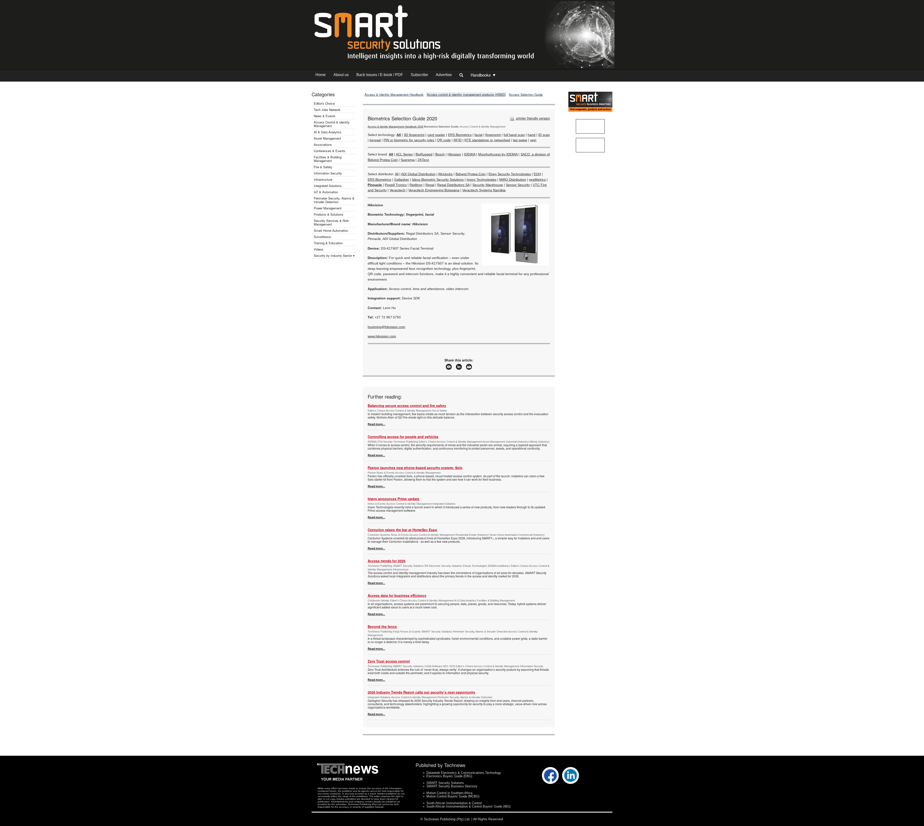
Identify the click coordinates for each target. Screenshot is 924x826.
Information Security (328, 173)
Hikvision (454, 154)
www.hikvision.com (382, 336)
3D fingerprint (414, 135)
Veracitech (397, 190)
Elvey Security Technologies (509, 174)
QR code (444, 140)
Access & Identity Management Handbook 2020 (395, 126)
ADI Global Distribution (418, 174)
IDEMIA (469, 154)
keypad (375, 140)
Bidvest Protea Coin (471, 174)
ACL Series (404, 154)
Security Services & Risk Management (331, 222)
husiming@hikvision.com (386, 327)
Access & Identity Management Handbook (394, 94)
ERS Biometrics (460, 135)
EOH (537, 174)
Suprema (408, 160)
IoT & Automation (326, 192)
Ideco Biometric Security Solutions (438, 179)
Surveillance (322, 236)
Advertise (444, 75)
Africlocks (445, 174)
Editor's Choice (324, 103)
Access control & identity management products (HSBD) (466, 94)
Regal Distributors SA (453, 185)
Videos (318, 249)
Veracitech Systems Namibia (484, 190)
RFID (458, 140)
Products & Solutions (328, 214)
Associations (323, 144)
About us (341, 75)
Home (320, 75)
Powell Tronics (396, 185)
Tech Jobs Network (327, 109)
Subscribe (419, 75)
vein (533, 140)
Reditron (416, 185)
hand (531, 135)
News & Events (324, 116)
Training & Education (328, 243)
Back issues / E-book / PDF (379, 75)
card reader (436, 135)
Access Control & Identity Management (332, 124)
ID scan (544, 135)
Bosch (440, 154)
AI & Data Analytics (327, 132)
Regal (429, 185)
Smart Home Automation (331, 230)
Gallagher (401, 179)
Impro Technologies (481, 179)
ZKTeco (423, 160)
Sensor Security (518, 185)
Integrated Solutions (328, 185)
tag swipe (520, 140)
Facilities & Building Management (327, 159)
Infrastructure (323, 179)
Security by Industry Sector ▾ (334, 255)
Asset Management (327, 138)
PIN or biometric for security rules (409, 140)
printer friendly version (532, 118)
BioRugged (424, 154)
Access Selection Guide (526, 94)
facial (478, 135)
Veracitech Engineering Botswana (433, 190)
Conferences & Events (329, 150)
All (396, 174)
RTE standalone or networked (487, 140)
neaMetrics (537, 179)
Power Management (327, 208)
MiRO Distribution (512, 179)
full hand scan (514, 135)
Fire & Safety (323, 167)
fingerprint (493, 135)
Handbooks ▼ (483, 75)
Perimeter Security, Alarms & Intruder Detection (334, 200)
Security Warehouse (487, 185)
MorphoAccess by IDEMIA (498, 154)
